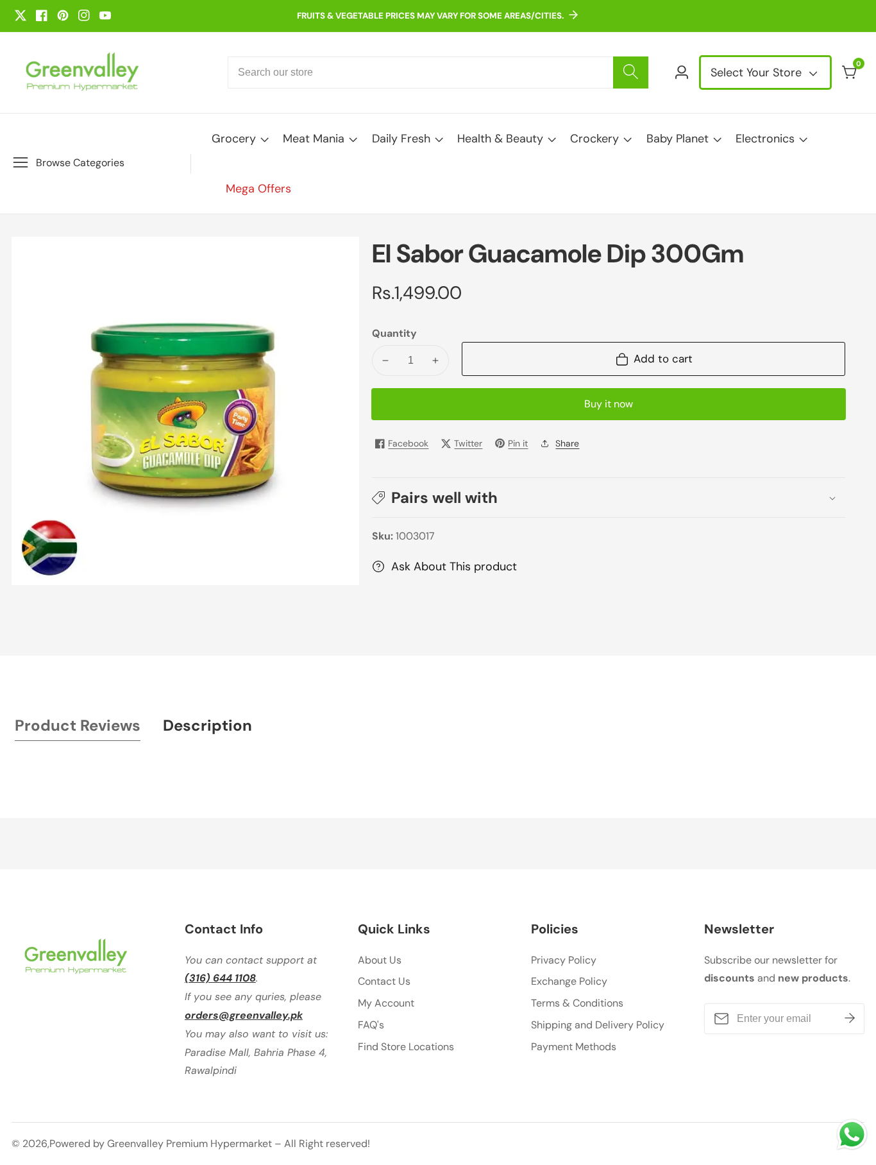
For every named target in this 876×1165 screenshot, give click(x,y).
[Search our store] (630, 72)
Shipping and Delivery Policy (597, 1025)
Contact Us (384, 981)
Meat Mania (313, 138)
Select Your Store (758, 72)
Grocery (234, 138)
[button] (608, 497)
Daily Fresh (401, 138)
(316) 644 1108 (220, 978)
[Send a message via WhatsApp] (852, 1134)
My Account (386, 1003)
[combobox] (438, 72)
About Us (379, 960)
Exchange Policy (569, 981)
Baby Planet (677, 138)
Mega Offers (258, 188)
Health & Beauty (500, 138)
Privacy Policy (563, 960)
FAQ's (371, 1025)
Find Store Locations (406, 1046)
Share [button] (567, 443)
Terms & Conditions (577, 1003)
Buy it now (608, 404)
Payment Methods (573, 1046)
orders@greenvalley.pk (244, 1015)
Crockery (594, 138)
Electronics (765, 138)
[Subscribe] (849, 1019)
